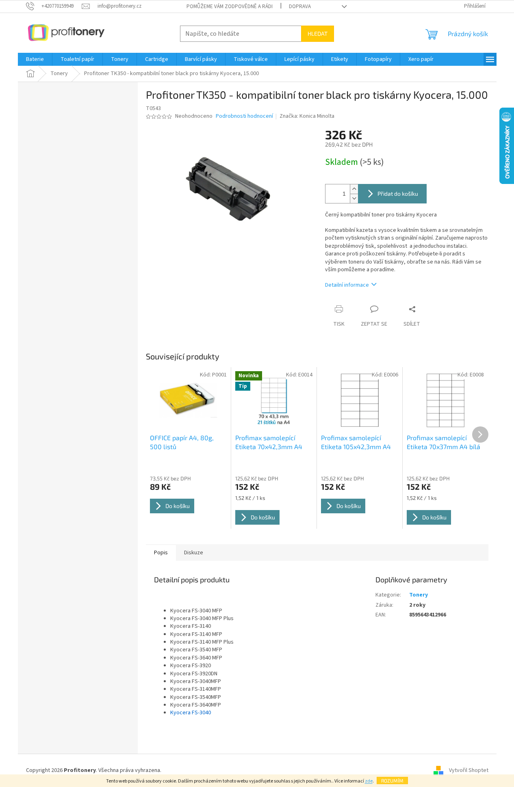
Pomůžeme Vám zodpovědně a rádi (230, 6)
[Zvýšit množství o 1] (354, 189)
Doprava (300, 6)
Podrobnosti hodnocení (244, 116)
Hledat (317, 33)
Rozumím (392, 780)
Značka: (307, 116)
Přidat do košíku (397, 193)
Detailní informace (347, 285)
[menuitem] (35, 59)
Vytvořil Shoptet (468, 770)
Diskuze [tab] (193, 553)
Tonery (418, 595)
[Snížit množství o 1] (354, 198)
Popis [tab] (161, 553)
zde (369, 781)
